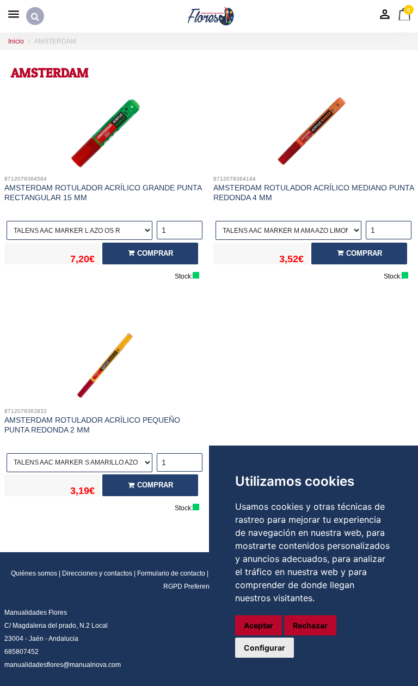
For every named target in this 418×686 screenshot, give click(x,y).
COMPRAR (155, 253)
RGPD (172, 586)
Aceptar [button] (258, 625)
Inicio (16, 41)
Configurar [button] (264, 647)
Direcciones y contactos (97, 573)
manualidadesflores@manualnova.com (62, 665)
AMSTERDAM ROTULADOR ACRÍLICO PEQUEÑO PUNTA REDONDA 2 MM (92, 425)
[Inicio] (211, 16)
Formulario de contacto (171, 573)
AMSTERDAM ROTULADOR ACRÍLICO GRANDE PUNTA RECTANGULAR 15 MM (102, 192)
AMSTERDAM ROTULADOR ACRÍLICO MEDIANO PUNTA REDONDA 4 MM (313, 192)
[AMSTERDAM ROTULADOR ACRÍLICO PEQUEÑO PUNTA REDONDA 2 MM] (104, 366)
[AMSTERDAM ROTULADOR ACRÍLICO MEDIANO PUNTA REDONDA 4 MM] (313, 134)
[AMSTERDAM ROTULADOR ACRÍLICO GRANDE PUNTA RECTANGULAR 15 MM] (104, 134)
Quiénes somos (34, 573)
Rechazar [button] (310, 625)
